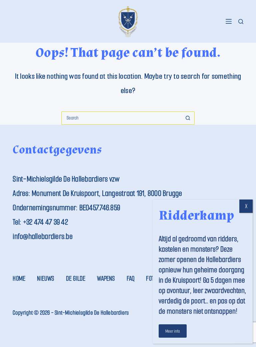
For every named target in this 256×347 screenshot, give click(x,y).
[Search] (240, 21)
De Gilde (76, 278)
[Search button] (188, 118)
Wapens (106, 278)
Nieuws (45, 278)
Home (19, 278)
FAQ (131, 278)
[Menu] (229, 21)
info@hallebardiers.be (42, 236)
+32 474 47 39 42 (45, 222)
